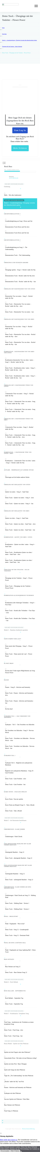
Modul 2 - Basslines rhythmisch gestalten (16, 630)
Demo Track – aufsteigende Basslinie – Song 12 (19, 879)
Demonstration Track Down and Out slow (17, 227)
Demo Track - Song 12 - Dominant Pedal (17, 935)
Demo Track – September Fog (14, 1004)
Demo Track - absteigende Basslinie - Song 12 (18, 858)
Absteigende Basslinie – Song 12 (14, 852)
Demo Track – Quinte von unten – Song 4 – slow (19, 497)
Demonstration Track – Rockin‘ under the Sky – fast (20, 281)
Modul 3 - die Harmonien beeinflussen (15, 820)
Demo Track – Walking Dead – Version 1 (17, 903)
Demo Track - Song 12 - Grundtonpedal (17, 929)
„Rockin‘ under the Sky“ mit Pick (14, 1081)
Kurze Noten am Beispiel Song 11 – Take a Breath (19, 805)
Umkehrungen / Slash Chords (13, 836)
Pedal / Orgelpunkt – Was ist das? (15, 923)
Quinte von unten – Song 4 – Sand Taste (17, 492)
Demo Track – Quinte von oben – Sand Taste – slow (20, 524)
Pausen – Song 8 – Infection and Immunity (17, 687)
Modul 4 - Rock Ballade (11, 982)
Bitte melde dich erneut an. (8, 1140)
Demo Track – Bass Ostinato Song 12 (16, 972)
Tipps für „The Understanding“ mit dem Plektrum (18, 1075)
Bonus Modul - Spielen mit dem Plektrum (16, 1043)
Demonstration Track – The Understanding (17, 255)
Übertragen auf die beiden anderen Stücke (17, 477)
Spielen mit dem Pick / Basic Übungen (15, 1064)
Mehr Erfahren (15, 1151)
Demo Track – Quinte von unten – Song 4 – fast (19, 503)
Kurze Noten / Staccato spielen (14, 799)
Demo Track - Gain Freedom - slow (15, 778)
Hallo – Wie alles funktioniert (12, 195)
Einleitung (7, 186)
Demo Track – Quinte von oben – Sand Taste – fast (20, 530)
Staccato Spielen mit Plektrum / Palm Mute (16, 1099)
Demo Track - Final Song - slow (13, 1030)
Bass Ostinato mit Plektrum (12, 1105)
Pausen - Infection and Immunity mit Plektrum (17, 1087)
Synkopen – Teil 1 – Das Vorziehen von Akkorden (19, 724)
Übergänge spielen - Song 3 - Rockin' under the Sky (20, 270)
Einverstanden (5, 1151)
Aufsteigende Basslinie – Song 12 (15, 874)
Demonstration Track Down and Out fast (17, 233)
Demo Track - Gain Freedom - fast (15, 784)
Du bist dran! (9, 709)
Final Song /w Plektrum (11, 1111)
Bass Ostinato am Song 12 (12, 966)
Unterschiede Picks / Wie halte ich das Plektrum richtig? (20, 1058)
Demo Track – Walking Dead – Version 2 (17, 909)
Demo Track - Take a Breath (13, 811)
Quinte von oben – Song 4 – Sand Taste (16, 518)
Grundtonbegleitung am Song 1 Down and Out (18, 221)
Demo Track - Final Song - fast (13, 1036)
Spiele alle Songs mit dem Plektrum (14, 1070)
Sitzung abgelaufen (6, 1136)
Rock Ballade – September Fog (14, 998)
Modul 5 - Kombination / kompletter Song (16, 1013)
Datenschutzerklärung (28, 1129)
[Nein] (21, 1151)
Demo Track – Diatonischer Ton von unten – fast (19, 312)
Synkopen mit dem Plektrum (12, 1093)
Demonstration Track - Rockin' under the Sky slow (20, 276)
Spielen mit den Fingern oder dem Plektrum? (17, 1052)
